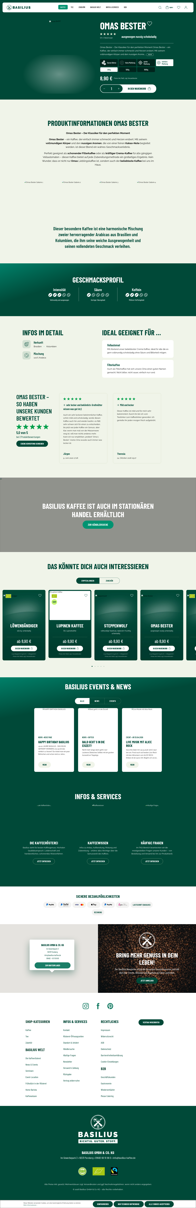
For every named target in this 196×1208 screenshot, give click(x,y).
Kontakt (66, 1029)
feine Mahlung (130, 62)
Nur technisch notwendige (128, 1204)
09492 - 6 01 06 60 (52, 958)
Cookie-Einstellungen (109, 1061)
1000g (146, 69)
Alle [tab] (82, 701)
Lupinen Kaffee (70, 625)
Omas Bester (162, 625)
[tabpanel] (98, 743)
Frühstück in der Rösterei (36, 1083)
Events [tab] (113, 701)
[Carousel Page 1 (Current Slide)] (92, 666)
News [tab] (97, 701)
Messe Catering (107, 1096)
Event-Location (32, 1077)
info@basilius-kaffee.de (52, 955)
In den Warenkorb (137, 88)
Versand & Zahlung (71, 1067)
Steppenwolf (116, 625)
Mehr (150, 54)
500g (127, 69)
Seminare (29, 1070)
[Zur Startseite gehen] (18, 7)
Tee (27, 1036)
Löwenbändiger (24, 625)
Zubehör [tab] (109, 580)
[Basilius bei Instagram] (86, 1006)
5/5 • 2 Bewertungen (106, 38)
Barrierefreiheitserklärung (112, 1055)
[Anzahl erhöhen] (119, 89)
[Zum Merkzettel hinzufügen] (149, 23)
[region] (59, 77)
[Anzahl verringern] (104, 89)
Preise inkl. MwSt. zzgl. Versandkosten (125, 78)
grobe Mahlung (147, 62)
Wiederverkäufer (108, 1089)
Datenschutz (106, 1048)
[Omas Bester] (59, 68)
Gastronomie (106, 1083)
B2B (103, 1068)
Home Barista (31, 1089)
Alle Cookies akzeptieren (159, 1204)
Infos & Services (75, 1021)
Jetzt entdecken (44, 861)
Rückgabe (67, 1074)
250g (109, 69)
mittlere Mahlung (165, 62)
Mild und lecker (127, 405)
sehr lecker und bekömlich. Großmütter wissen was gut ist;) (82, 406)
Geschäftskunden (108, 1077)
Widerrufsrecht (107, 1036)
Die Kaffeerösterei (33, 1058)
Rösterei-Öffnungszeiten (73, 1036)
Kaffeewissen (31, 1096)
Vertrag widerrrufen (71, 1080)
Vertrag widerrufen (151, 1022)
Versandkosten (90, 1184)
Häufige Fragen (69, 1055)
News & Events (32, 1064)
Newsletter (67, 1061)
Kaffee (28, 1029)
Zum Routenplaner (52, 965)
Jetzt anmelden (147, 980)
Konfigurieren (103, 1204)
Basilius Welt (35, 1049)
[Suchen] (160, 7)
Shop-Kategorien (38, 1021)
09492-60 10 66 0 (103, 1157)
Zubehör (29, 1042)
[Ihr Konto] (185, 7)
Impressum (105, 1029)
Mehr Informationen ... (30, 1205)
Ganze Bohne (111, 62)
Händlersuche (69, 1048)
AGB (102, 1042)
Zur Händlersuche (98, 524)
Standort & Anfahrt (71, 1042)
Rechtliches (110, 1021)
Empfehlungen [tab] (87, 580)
